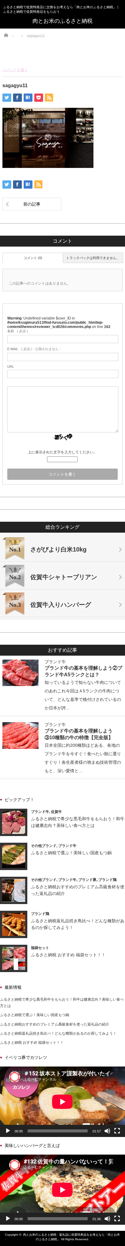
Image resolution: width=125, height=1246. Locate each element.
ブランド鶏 (107, 880)
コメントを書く (15, 70)
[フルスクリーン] (117, 1131)
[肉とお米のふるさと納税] (62, 21)
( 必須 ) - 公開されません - (34, 349)
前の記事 (31, 204)
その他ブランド (43, 846)
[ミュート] (107, 1131)
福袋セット (40, 948)
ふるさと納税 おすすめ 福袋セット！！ (68, 954)
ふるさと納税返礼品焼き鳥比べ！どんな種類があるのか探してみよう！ (58, 1033)
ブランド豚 (87, 880)
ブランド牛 (55, 661)
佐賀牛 (56, 812)
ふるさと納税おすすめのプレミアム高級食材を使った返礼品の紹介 (54, 1024)
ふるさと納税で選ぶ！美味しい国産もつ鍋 (71, 852)
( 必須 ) (17, 331)
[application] (62, 1102)
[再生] (8, 1131)
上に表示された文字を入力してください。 (62, 452)
